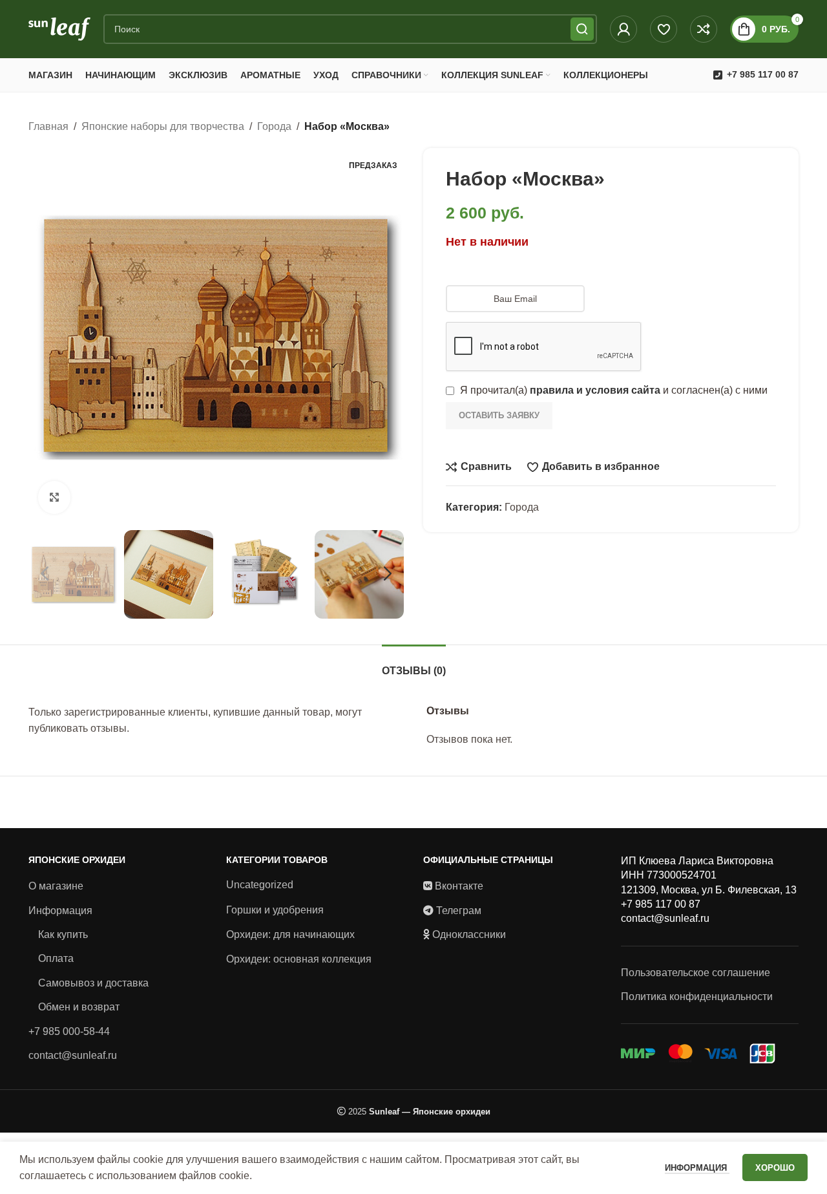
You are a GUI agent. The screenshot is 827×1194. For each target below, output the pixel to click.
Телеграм (458, 910)
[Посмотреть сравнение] (704, 29)
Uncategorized (259, 884)
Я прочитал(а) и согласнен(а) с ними (612, 390)
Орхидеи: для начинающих (290, 934)
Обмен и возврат (79, 1006)
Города (274, 126)
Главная (48, 126)
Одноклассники (469, 934)
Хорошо (775, 1168)
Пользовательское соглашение (695, 972)
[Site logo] (59, 28)
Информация (60, 910)
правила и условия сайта (595, 390)
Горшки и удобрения (275, 909)
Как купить (63, 934)
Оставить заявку (499, 415)
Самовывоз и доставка (93, 982)
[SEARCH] (582, 29)
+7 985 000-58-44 (69, 1031)
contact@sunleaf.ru (72, 1055)
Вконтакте (459, 885)
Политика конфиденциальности (697, 996)
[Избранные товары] (664, 29)
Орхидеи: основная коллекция (299, 959)
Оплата (56, 958)
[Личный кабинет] (623, 29)
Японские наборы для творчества (162, 126)
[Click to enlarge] (54, 497)
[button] (44, 574)
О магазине (55, 885)
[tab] (414, 664)
